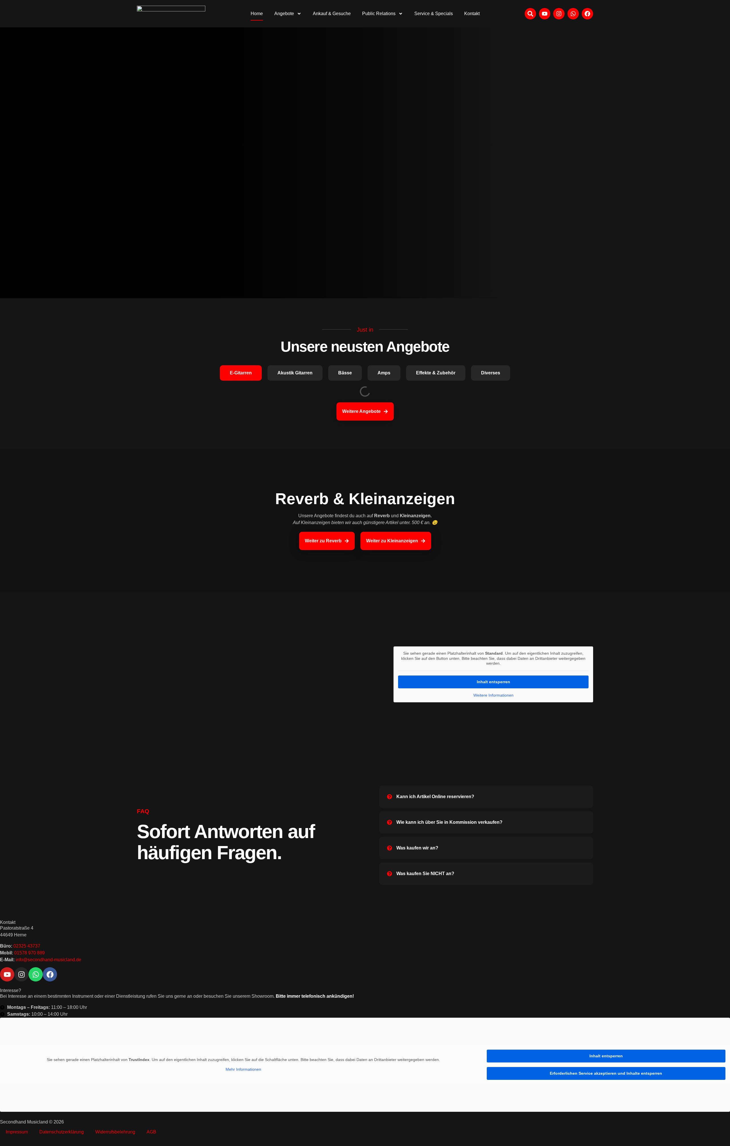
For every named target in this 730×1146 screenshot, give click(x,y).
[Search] (530, 13)
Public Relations (379, 13)
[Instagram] (559, 13)
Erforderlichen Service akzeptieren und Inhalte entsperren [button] (606, 1073)
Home (257, 13)
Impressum (17, 1131)
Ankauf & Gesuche (332, 13)
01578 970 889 (29, 952)
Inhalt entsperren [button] (493, 682)
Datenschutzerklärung (61, 1131)
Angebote (284, 13)
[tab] (241, 373)
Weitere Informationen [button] (493, 695)
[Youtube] (544, 13)
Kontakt (472, 13)
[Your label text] (171, 14)
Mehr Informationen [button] (243, 1069)
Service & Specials (433, 13)
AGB (151, 1131)
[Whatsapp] (573, 13)
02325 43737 (26, 946)
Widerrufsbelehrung (115, 1131)
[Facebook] (587, 13)
